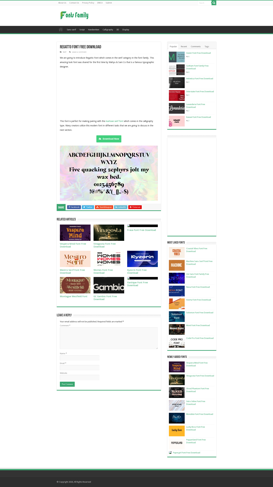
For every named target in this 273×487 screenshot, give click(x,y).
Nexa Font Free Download (198, 287)
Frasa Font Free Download (141, 230)
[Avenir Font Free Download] (177, 57)
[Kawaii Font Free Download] (177, 121)
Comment (65, 325)
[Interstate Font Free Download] (177, 95)
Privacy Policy (88, 3)
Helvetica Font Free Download (199, 78)
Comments (196, 46)
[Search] (214, 2)
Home (61, 29)
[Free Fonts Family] (75, 14)
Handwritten (93, 29)
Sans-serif (71, 29)
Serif (64, 52)
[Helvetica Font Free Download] (177, 82)
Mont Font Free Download (198, 325)
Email (63, 363)
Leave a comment (79, 52)
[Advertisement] (156, 16)
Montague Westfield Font (73, 296)
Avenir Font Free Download (198, 53)
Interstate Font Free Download (200, 91)
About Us (62, 3)
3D (117, 29)
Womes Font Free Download (103, 271)
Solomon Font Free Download (199, 312)
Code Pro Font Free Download (200, 338)
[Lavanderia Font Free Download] (177, 108)
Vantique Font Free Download (137, 284)
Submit (109, 3)
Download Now (111, 139)
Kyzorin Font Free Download (137, 271)
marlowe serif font (114, 121)
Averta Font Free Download (198, 300)
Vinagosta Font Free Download (200, 376)
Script (82, 29)
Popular (173, 46)
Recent (184, 46)
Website (63, 373)
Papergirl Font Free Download (186, 452)
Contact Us (74, 3)
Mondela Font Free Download (199, 414)
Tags (207, 46)
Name (63, 353)
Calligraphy (108, 29)
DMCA (100, 3)
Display (125, 29)
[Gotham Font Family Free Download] (177, 69)
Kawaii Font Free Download (198, 117)
